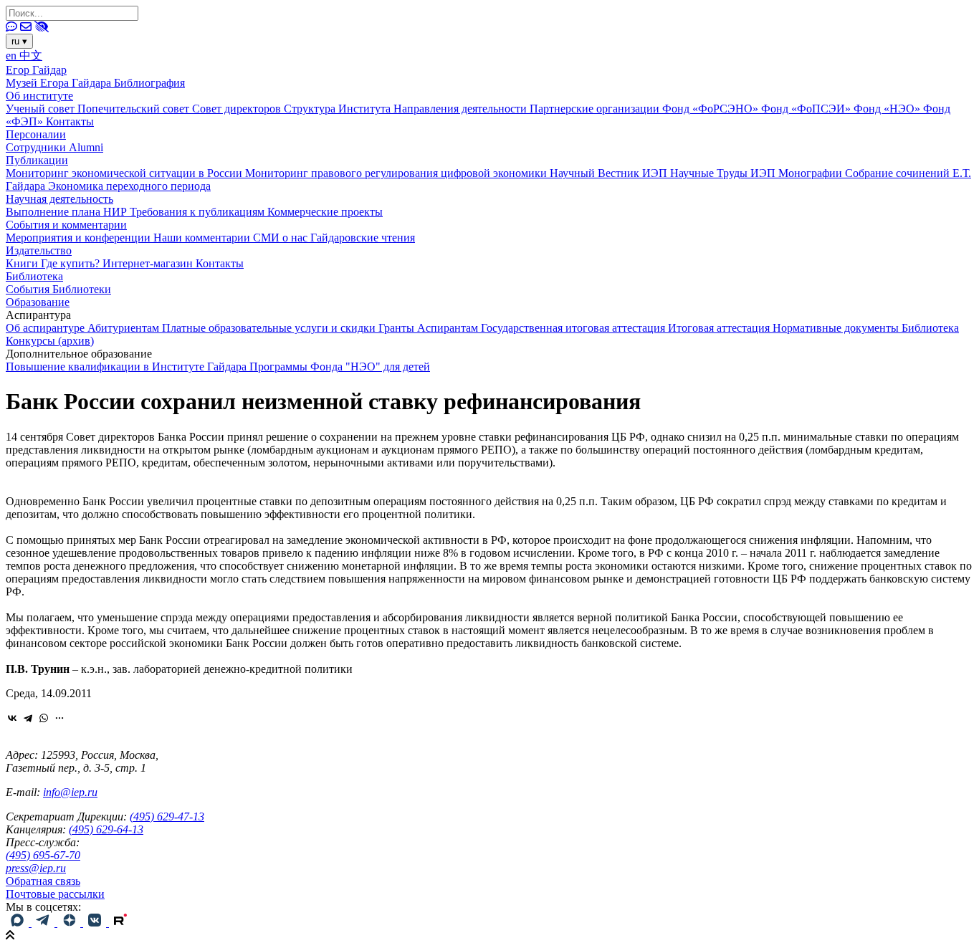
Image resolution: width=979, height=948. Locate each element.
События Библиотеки (58, 289)
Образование (38, 302)
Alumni (86, 147)
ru (19, 41)
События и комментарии (66, 225)
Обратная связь (43, 881)
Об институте (39, 96)
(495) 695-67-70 (43, 855)
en (12, 55)
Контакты (70, 121)
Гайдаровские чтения (362, 237)
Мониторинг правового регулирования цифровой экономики (397, 173)
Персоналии (36, 134)
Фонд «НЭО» (888, 108)
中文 (30, 55)
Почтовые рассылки (55, 894)
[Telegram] (28, 718)
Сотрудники (37, 147)
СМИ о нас (281, 237)
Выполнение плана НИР (68, 212)
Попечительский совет (134, 108)
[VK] (96, 922)
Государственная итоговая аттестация (574, 328)
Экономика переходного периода (129, 186)
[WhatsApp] (43, 718)
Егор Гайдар (36, 70)
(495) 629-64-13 (106, 829)
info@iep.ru (70, 792)
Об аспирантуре (46, 328)
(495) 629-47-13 (167, 816)
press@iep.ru (36, 868)
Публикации (37, 160)
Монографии (811, 173)
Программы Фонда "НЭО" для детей (339, 366)
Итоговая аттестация (720, 328)
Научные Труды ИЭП (724, 173)
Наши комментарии (203, 237)
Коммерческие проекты (325, 212)
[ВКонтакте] (12, 718)
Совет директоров (238, 108)
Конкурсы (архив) (50, 341)
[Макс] (19, 922)
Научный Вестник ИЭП (610, 173)
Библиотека (34, 276)
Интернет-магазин (149, 263)
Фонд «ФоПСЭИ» (807, 108)
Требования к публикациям (198, 212)
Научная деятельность (59, 199)
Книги (23, 263)
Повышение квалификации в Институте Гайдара (127, 366)
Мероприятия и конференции (79, 237)
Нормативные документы (837, 328)
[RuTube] (120, 922)
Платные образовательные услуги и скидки (270, 328)
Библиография (149, 83)
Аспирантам (449, 328)
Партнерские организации (596, 108)
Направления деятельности (461, 108)
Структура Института (338, 108)
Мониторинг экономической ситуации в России (125, 173)
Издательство (39, 250)
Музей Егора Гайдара (60, 83)
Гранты (397, 328)
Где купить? (71, 263)
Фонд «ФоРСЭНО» (711, 108)
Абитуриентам (124, 328)
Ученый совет (41, 108)
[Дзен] (70, 922)
